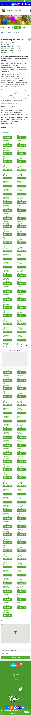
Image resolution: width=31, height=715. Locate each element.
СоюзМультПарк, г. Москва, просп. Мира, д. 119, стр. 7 (13, 643)
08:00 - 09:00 (20, 134)
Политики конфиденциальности (12, 713)
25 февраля (6, 375)
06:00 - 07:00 (20, 190)
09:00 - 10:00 (20, 142)
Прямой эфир (14, 350)
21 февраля (6, 132)
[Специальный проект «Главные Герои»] (15, 694)
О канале (16, 676)
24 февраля (6, 286)
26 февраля (6, 424)
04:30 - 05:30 (6, 182)
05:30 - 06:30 (6, 190)
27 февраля (6, 481)
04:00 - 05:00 (20, 174)
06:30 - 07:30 (6, 198)
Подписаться (15, 657)
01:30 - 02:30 (6, 158)
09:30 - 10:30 (6, 150)
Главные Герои (16, 674)
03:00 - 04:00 (20, 166)
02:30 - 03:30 (6, 166)
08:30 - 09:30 (6, 142)
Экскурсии (9, 27)
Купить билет (7, 137)
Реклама (16, 679)
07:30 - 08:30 (6, 134)
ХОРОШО (27, 711)
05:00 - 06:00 (20, 182)
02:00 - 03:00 (20, 158)
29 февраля (20, 537)
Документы (16, 681)
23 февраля (20, 221)
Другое (17, 27)
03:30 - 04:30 (6, 174)
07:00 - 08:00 (20, 198)
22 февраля (6, 156)
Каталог (24, 27)
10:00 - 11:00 (20, 150)
